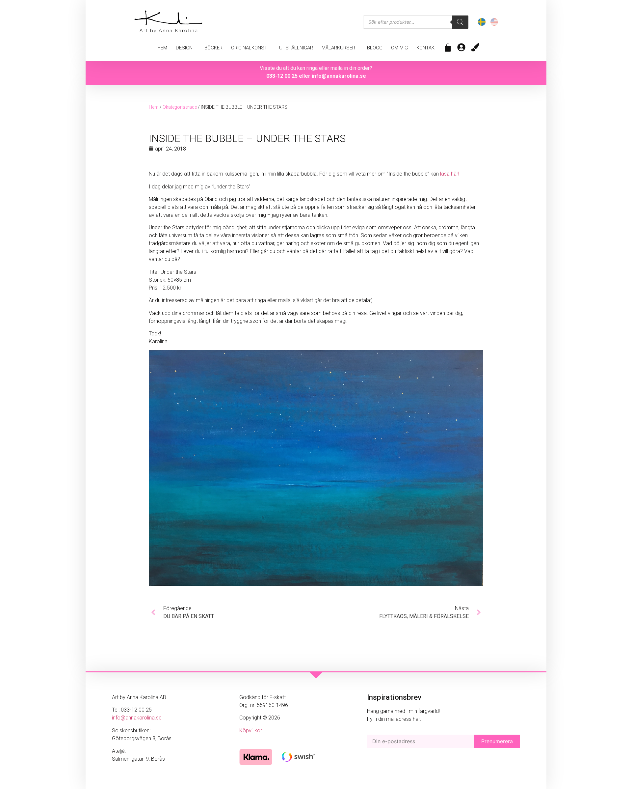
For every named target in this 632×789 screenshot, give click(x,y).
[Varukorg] (448, 48)
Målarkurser (338, 48)
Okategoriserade (180, 107)
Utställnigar (296, 48)
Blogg (374, 48)
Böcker (213, 48)
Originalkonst (249, 48)
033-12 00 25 (282, 76)
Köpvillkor (250, 730)
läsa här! (450, 174)
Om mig (399, 48)
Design (184, 48)
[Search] (460, 22)
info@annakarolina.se (339, 76)
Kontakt (426, 48)
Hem (162, 48)
